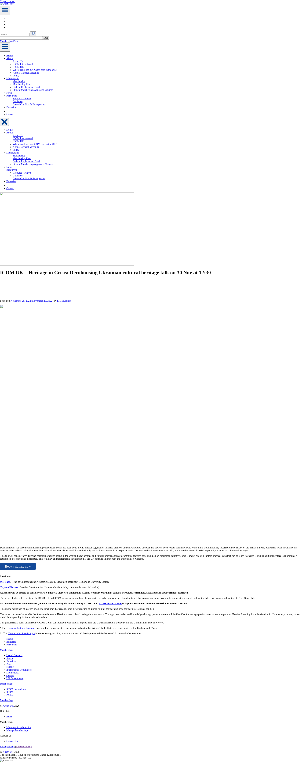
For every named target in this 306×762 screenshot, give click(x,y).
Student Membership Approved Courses (33, 90)
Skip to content (7, 1)
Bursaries (11, 107)
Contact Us (12, 741)
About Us (18, 61)
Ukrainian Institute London (20, 628)
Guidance (17, 101)
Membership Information (18, 727)
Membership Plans (22, 84)
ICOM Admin (64, 300)
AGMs (9, 695)
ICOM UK (18, 67)
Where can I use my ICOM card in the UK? (35, 69)
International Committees (19, 669)
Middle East (12, 672)
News (9, 92)
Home (9, 55)
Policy (16, 75)
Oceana (10, 675)
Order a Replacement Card (26, 87)
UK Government (14, 678)
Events (9, 638)
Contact (10, 114)
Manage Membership (17, 730)
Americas (11, 661)
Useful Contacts (14, 655)
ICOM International (23, 64)
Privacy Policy (7, 746)
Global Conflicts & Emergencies (29, 104)
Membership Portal (9, 41)
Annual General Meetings (26, 72)
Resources (11, 95)
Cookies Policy (24, 746)
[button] (33, 33)
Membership (12, 78)
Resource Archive (22, 98)
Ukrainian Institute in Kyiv (21, 633)
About (9, 58)
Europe (10, 666)
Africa (9, 658)
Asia (8, 664)
